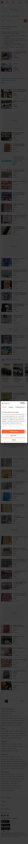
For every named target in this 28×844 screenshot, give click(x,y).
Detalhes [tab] (11, 407)
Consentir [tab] (4, 407)
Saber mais (13, 435)
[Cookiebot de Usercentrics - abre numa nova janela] (20, 403)
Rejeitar (14, 439)
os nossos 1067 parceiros (12, 414)
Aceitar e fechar (14, 431)
